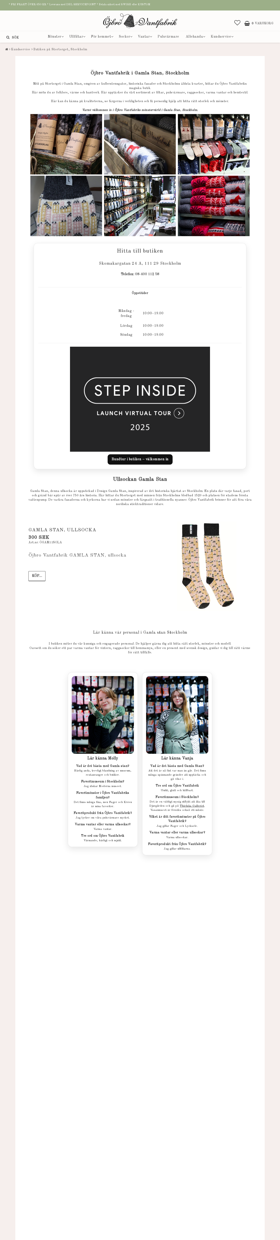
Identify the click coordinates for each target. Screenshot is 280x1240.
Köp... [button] (37, 576)
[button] (237, 23)
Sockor (124, 36)
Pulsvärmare (168, 36)
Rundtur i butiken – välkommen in (140, 459)
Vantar (144, 36)
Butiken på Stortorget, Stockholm (60, 49)
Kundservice (221, 36)
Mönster (54, 36)
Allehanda (194, 36)
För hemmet (101, 36)
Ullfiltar (76, 36)
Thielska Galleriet (192, 806)
